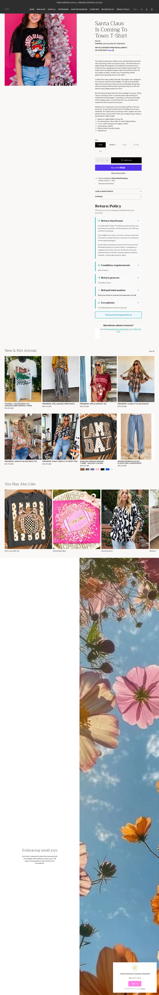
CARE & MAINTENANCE (104, 191)
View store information (106, 184)
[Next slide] (75, 379)
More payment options (118, 173)
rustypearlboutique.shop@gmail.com (118, 329)
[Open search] (141, 9)
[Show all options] (111, 469)
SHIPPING (99, 197)
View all (151, 351)
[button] (119, 220)
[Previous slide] (45, 379)
